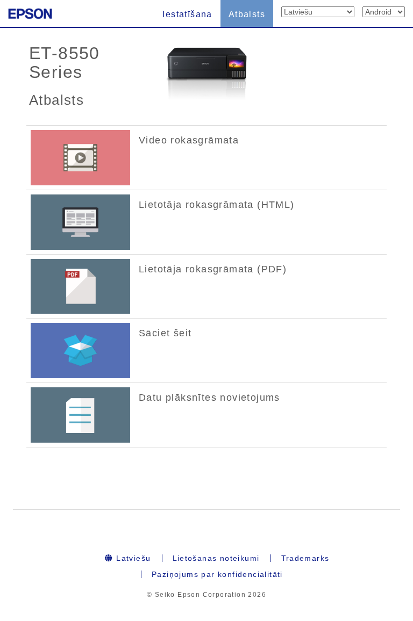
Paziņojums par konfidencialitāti (217, 574)
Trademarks (305, 558)
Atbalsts (247, 14)
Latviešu (132, 558)
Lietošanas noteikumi (216, 558)
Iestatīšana (187, 14)
